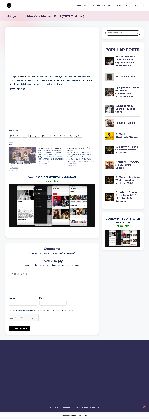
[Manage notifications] (144, 406)
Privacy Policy (82, 415)
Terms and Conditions (69, 415)
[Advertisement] (52, 54)
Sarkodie (57, 80)
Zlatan (35, 80)
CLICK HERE (52, 180)
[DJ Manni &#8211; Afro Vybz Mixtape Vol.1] (53, 156)
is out (24, 76)
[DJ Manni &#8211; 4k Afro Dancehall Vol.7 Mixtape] (22, 155)
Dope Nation (85, 80)
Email (43, 298)
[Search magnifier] (137, 32)
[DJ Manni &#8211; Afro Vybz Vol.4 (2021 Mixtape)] (82, 157)
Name (12, 298)
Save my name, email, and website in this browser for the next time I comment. (43, 310)
